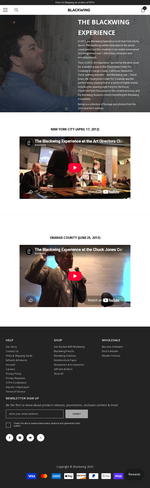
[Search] (16, 10)
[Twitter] (40, 437)
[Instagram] (20, 437)
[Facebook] (9, 437)
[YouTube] (30, 437)
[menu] (5, 10)
